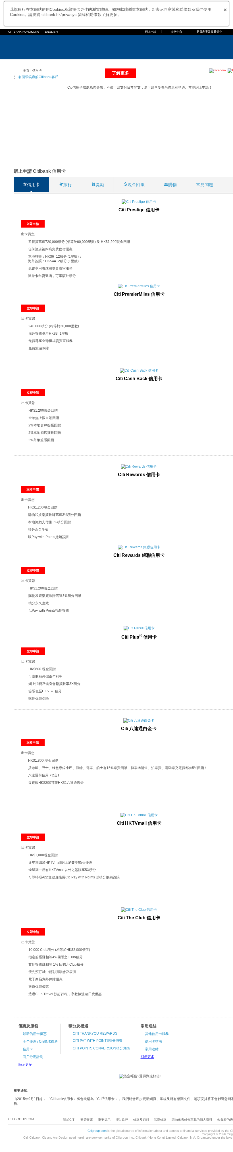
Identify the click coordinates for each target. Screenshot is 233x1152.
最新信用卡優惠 (35, 1034)
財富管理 (100, 63)
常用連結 (152, 1049)
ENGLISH (51, 31)
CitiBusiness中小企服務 (149, 63)
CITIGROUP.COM (21, 1119)
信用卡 (43, 63)
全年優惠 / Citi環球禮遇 (40, 1041)
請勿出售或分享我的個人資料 (192, 1119)
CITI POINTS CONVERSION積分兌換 (101, 1048)
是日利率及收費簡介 (209, 31)
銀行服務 (26, 63)
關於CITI (69, 1119)
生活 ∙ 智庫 (180, 63)
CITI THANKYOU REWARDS (95, 1034)
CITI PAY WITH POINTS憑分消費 (97, 1041)
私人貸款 (71, 63)
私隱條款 (160, 1119)
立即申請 (32, 224)
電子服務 (118, 63)
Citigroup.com (97, 1130)
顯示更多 (25, 1064)
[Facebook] (39, 1119)
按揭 (56, 63)
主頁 (11, 63)
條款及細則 (141, 1119)
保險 (85, 63)
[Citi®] (26, 46)
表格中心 (176, 31)
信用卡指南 (153, 1041)
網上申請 (150, 31)
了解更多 (120, 72)
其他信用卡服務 (157, 1034)
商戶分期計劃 (33, 1057)
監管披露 (86, 1119)
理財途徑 (122, 1119)
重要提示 (104, 1119)
